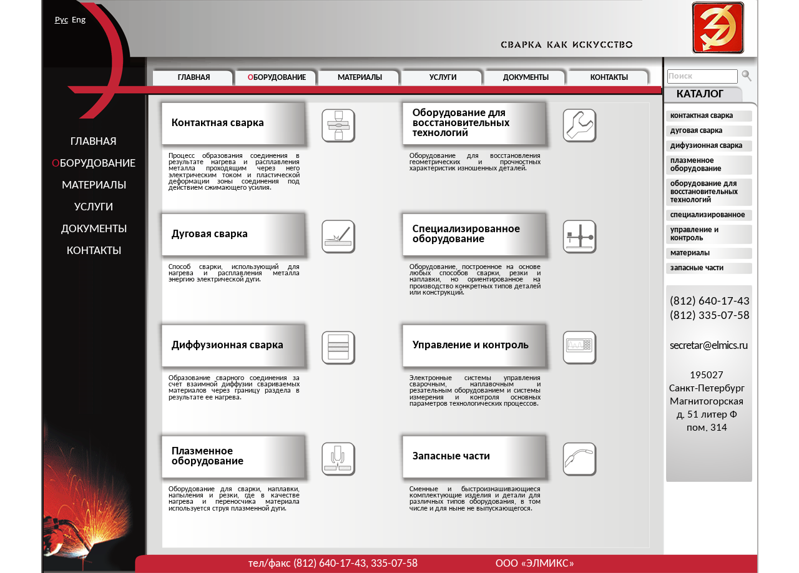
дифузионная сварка (706, 146)
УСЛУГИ (93, 207)
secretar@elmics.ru (708, 346)
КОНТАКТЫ (94, 251)
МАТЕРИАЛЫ (94, 186)
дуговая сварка (696, 131)
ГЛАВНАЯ (94, 142)
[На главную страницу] (620, 28)
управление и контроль (694, 234)
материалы (690, 253)
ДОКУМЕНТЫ (94, 229)
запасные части (696, 268)
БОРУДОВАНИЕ (93, 164)
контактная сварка (701, 116)
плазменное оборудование (696, 165)
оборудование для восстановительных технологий (704, 192)
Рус (61, 20)
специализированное (707, 215)
